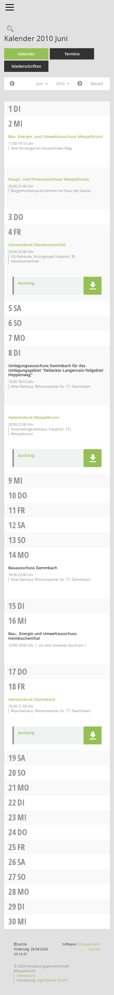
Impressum (25, 975)
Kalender (26, 53)
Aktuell (96, 83)
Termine (72, 53)
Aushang (26, 283)
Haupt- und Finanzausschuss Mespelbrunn (48, 179)
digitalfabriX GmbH (52, 980)
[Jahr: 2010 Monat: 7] (79, 84)
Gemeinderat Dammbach (31, 699)
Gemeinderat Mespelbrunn (33, 417)
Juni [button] (40, 83)
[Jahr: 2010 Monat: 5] (12, 84)
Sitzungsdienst (89, 946)
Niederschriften (26, 66)
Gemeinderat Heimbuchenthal (37, 244)
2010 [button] (61, 83)
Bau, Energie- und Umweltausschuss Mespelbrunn (55, 136)
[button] (93, 286)
